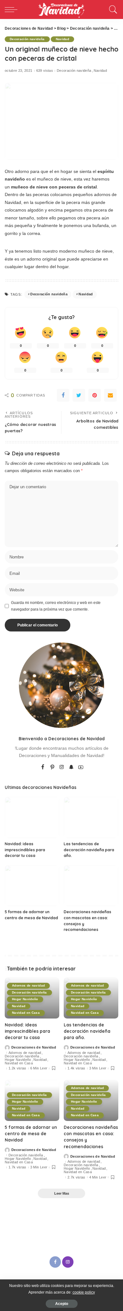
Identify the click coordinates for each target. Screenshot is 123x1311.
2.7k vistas (76, 1177)
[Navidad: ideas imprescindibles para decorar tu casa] (32, 817)
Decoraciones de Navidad (33, 1047)
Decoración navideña (27, 39)
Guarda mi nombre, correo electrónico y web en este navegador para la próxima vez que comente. (56, 605)
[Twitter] (79, 395)
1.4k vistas (76, 1068)
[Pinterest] (94, 395)
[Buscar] (112, 9)
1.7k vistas (17, 1167)
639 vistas (44, 70)
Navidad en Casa (26, 1012)
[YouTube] (80, 767)
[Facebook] (63, 395)
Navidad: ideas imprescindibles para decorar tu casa (25, 849)
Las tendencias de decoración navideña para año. (89, 849)
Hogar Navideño (25, 999)
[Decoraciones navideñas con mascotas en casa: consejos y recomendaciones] (91, 885)
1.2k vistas (17, 1068)
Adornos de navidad (28, 985)
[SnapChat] (71, 767)
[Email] (110, 395)
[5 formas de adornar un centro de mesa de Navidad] (32, 885)
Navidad (62, 39)
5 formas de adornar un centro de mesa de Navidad (31, 1133)
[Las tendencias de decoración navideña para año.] (91, 817)
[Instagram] (62, 767)
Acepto (61, 1304)
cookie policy (84, 1292)
